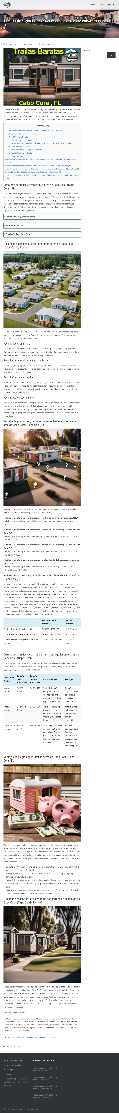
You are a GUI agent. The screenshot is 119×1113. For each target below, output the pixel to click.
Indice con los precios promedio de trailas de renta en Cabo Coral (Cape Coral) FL (38, 165)
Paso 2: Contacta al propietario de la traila (25, 150)
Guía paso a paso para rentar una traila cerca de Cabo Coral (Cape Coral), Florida (38, 143)
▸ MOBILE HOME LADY (15, 225)
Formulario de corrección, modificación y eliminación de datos (31, 1037)
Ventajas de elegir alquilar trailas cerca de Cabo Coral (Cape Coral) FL (33, 172)
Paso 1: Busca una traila (18, 146)
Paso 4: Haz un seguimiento (20, 156)
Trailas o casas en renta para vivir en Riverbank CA (44, 1069)
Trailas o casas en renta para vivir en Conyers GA (44, 1078)
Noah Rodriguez (29, 44)
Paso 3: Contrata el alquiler (19, 153)
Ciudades (9, 1046)
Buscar (87, 50)
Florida (18, 1046)
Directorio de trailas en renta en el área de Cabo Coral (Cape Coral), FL (33, 130)
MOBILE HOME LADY (17, 137)
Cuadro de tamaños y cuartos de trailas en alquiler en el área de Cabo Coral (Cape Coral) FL (42, 169)
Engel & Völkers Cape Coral (19, 140)
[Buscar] (111, 55)
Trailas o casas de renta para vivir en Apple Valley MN (44, 1087)
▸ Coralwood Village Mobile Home (20, 216)
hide (46, 126)
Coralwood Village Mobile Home (22, 134)
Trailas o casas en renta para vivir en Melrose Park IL (44, 1096)
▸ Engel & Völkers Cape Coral (17, 234)
